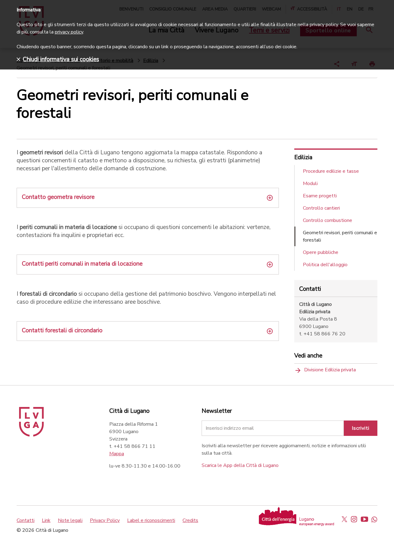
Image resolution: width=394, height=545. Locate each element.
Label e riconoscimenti (151, 520)
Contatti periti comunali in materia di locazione (82, 264)
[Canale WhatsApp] (374, 519)
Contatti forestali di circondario (62, 330)
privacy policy (69, 32)
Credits (190, 520)
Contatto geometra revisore (58, 197)
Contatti (25, 520)
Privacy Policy (105, 520)
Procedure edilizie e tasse (331, 171)
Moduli (310, 183)
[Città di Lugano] (31, 435)
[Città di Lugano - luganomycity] (344, 519)
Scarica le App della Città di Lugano (240, 465)
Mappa (116, 453)
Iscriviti (360, 428)
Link (46, 520)
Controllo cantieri (321, 208)
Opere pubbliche (320, 252)
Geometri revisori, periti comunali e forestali (340, 236)
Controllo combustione (327, 220)
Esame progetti (320, 195)
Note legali (70, 520)
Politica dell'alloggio (325, 264)
